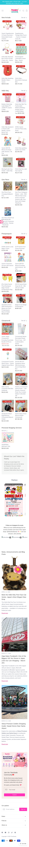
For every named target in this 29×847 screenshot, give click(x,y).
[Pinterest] (15, 832)
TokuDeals (13, 836)
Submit (14, 794)
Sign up (23, 809)
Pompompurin (7, 234)
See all (23, 17)
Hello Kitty (5, 91)
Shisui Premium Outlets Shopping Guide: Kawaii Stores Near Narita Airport (14, 726)
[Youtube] (5, 832)
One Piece (5, 179)
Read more (5, 613)
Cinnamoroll (6, 321)
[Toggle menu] (2, 10)
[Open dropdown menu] (25, 816)
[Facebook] (2, 832)
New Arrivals (6, 17)
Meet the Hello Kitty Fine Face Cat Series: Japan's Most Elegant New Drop (14, 597)
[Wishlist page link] (20, 10)
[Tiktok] (12, 832)
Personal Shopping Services (12, 428)
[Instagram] (8, 832)
